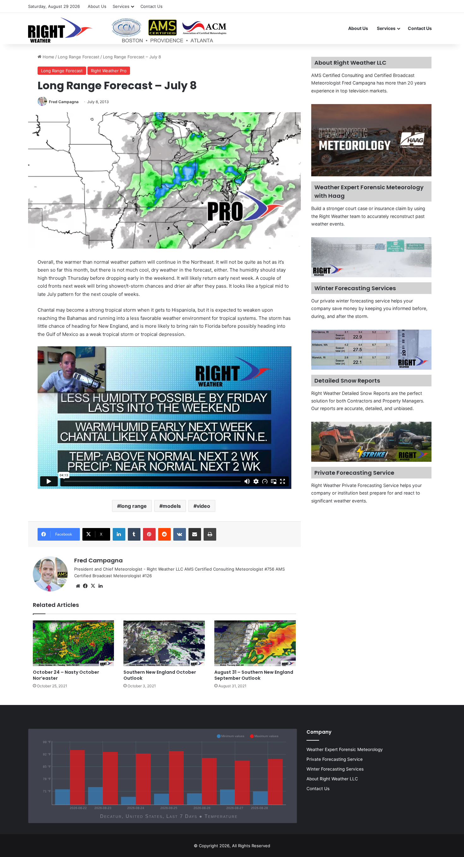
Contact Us (151, 6)
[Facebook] (85, 586)
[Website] (78, 586)
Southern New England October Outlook (159, 675)
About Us (97, 6)
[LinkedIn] (119, 534)
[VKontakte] (179, 534)
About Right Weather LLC (332, 778)
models (172, 506)
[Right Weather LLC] (128, 30)
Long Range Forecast (78, 56)
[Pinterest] (149, 534)
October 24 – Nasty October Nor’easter (66, 675)
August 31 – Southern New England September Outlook (253, 675)
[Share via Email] (194, 534)
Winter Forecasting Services (335, 769)
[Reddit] (164, 534)
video (203, 506)
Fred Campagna (64, 101)
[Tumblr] (134, 534)
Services (121, 6)
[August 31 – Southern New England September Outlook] (255, 643)
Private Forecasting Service (334, 759)
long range (133, 506)
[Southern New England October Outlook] (164, 643)
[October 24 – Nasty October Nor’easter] (73, 643)
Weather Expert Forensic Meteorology (344, 749)
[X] (93, 586)
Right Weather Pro (109, 70)
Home (47, 56)
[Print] (210, 534)
